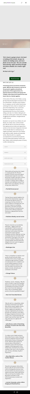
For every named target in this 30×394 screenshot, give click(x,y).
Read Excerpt (15, 79)
